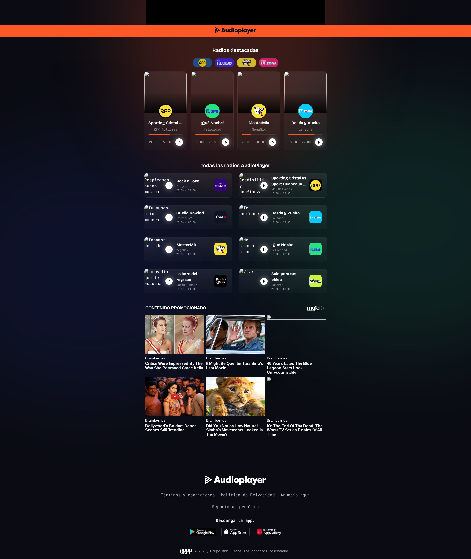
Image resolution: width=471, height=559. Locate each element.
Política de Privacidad (248, 495)
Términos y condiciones (188, 495)
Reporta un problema (235, 506)
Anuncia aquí (295, 495)
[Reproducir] (179, 142)
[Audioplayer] (235, 30)
